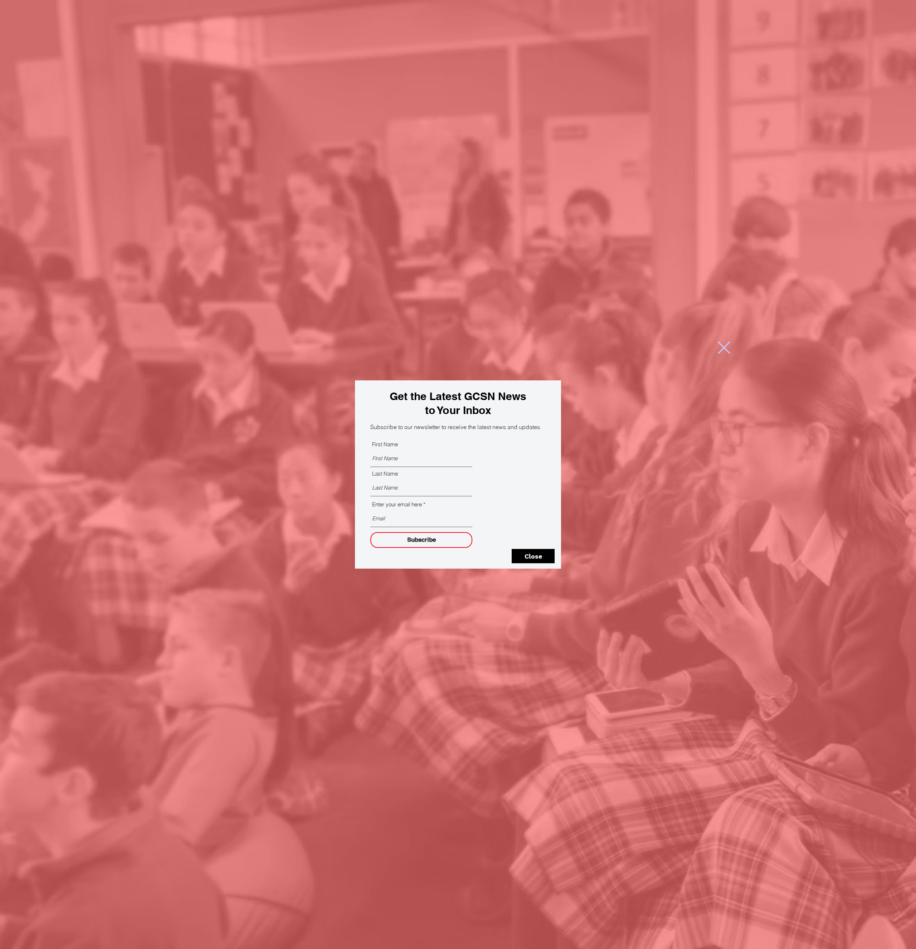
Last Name (385, 473)
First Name (385, 444)
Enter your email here (397, 504)
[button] (724, 347)
